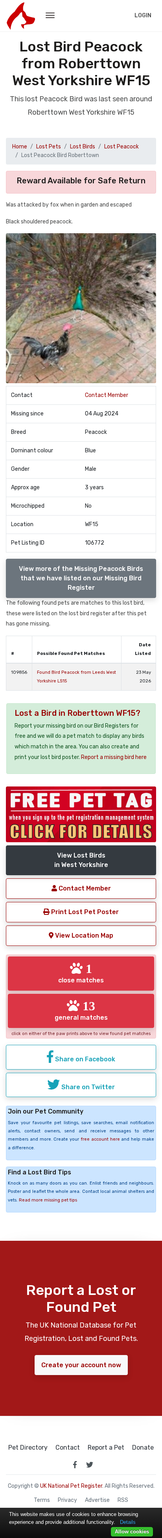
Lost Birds (82, 146)
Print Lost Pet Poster (84, 912)
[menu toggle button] (50, 16)
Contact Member (106, 395)
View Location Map (83, 935)
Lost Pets (48, 146)
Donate (143, 1447)
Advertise (97, 1500)
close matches (81, 973)
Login (142, 15)
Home (19, 146)
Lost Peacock (121, 146)
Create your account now (81, 1365)
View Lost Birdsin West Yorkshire (81, 860)
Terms (42, 1500)
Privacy (67, 1500)
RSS (123, 1500)
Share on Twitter (87, 1087)
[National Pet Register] (20, 16)
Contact (67, 1447)
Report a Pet (106, 1447)
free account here (100, 1139)
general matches (81, 1010)
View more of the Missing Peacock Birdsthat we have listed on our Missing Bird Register (81, 578)
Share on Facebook (84, 1059)
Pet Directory (28, 1447)
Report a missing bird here (114, 757)
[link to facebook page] (75, 1464)
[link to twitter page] (90, 1464)
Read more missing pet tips (48, 1200)
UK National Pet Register (71, 1486)
